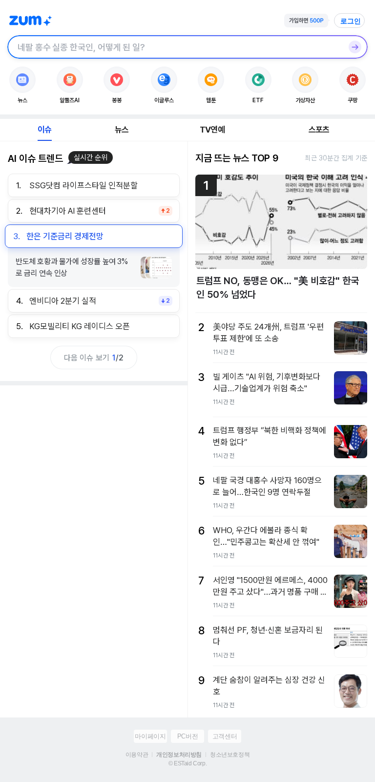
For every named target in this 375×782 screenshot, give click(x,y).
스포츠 (319, 129)
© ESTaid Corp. (187, 763)
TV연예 (212, 129)
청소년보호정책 (230, 754)
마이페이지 (150, 736)
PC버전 (187, 736)
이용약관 (136, 754)
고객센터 (224, 736)
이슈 (44, 129)
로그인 (350, 21)
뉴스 (121, 129)
